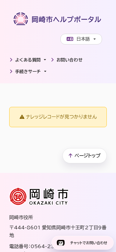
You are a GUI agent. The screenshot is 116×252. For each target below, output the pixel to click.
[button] (28, 60)
